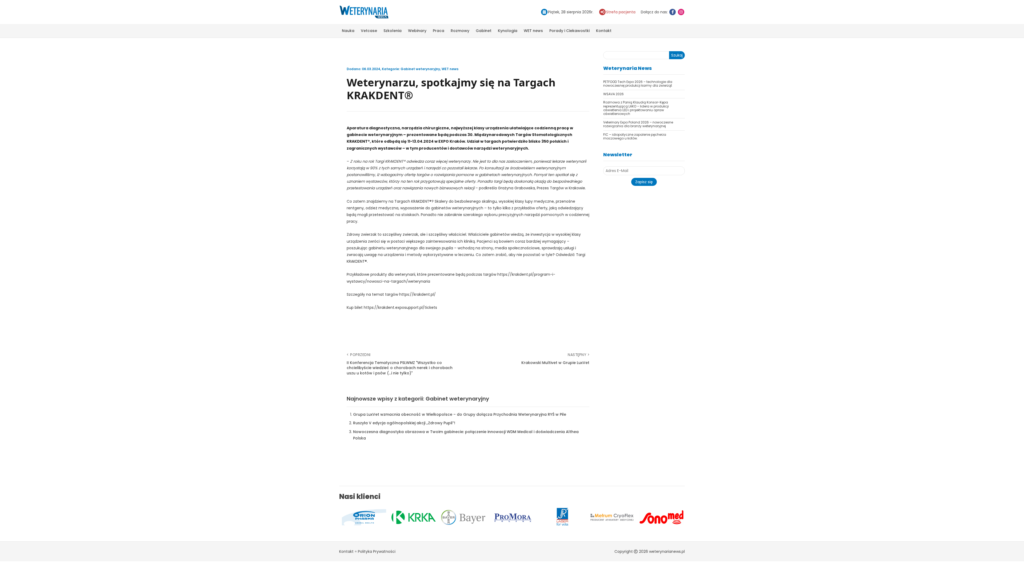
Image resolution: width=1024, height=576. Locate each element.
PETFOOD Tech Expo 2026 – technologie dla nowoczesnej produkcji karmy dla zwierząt (637, 83)
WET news (533, 30)
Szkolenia (392, 30)
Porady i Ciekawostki (569, 30)
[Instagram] (681, 12)
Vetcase (369, 30)
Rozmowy (460, 30)
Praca (438, 30)
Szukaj (677, 55)
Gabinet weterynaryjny (420, 69)
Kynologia (507, 30)
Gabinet (483, 30)
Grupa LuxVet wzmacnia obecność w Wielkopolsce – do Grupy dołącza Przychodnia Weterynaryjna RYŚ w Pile (459, 414)
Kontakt (603, 30)
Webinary (417, 30)
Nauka (348, 30)
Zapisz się (644, 182)
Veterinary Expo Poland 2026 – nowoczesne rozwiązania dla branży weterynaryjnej (638, 124)
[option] (364, 517)
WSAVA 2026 (613, 94)
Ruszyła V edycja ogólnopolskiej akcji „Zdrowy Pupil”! (404, 423)
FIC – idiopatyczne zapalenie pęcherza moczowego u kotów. (634, 136)
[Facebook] (672, 12)
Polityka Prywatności (376, 551)
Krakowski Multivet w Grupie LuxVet (555, 362)
